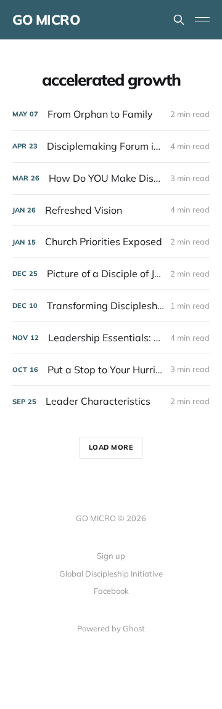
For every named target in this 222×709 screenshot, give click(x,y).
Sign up (111, 556)
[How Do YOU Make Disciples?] (111, 178)
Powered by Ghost (111, 628)
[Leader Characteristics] (111, 401)
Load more (111, 447)
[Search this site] (179, 19)
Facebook (111, 591)
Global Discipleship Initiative (111, 573)
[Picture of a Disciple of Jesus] (111, 274)
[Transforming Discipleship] (111, 306)
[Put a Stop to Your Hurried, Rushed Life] (111, 370)
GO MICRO (46, 19)
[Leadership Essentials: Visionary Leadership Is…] (111, 338)
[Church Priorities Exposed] (111, 241)
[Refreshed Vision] (111, 210)
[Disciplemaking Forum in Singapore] (111, 146)
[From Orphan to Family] (111, 114)
